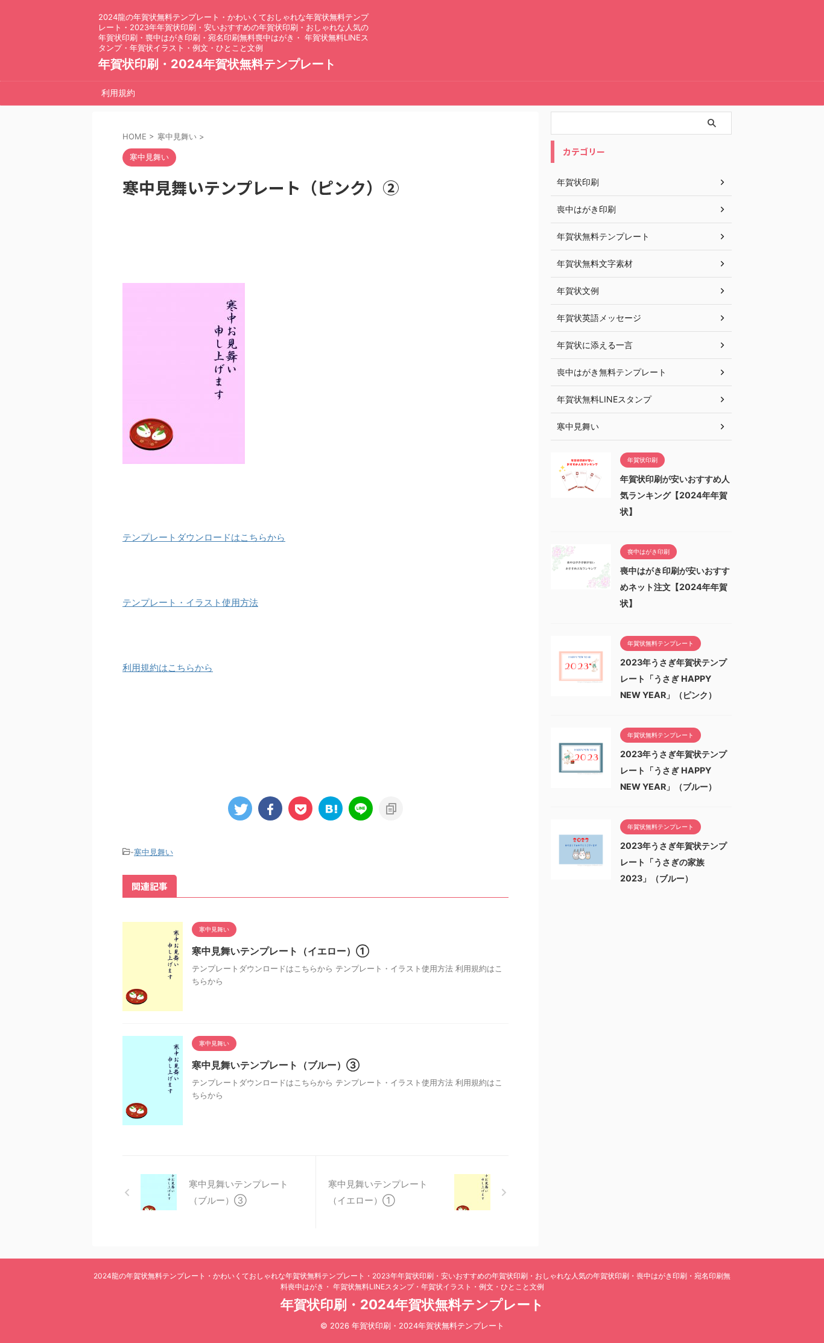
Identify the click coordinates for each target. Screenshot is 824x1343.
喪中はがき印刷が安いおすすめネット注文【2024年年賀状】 (675, 586)
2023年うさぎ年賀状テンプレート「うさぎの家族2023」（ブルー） (673, 861)
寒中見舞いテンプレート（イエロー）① (280, 951)
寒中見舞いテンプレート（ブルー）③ (276, 1065)
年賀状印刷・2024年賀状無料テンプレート (217, 64)
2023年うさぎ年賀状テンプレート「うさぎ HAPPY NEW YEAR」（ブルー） (673, 770)
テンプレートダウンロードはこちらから (203, 537)
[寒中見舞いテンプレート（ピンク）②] (331, 808)
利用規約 (118, 92)
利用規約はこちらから (167, 667)
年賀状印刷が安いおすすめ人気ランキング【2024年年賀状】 (675, 495)
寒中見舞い (153, 852)
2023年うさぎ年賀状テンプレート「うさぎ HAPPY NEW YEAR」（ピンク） (673, 678)
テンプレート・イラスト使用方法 (190, 602)
